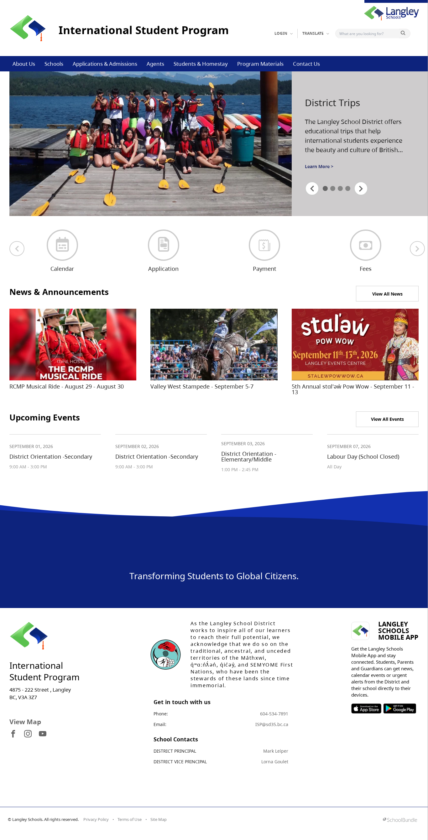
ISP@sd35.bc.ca (271, 724)
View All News (387, 294)
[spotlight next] (360, 188)
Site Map (158, 819)
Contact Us (306, 63)
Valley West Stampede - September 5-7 (201, 386)
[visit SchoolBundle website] (400, 820)
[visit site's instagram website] (28, 734)
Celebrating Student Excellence (349, 103)
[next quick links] (417, 248)
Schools (53, 63)
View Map (25, 721)
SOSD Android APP (399, 708)
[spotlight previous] (312, 188)
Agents (155, 63)
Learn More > (319, 169)
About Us (24, 63)
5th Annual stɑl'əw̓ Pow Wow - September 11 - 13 (353, 389)
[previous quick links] (16, 248)
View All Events (387, 419)
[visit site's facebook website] (13, 734)
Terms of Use (129, 819)
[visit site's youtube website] (42, 734)
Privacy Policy (96, 819)
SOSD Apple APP (366, 708)
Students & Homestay (201, 63)
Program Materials (260, 63)
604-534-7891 (274, 714)
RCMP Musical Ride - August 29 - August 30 (66, 386)
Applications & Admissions (105, 63)
